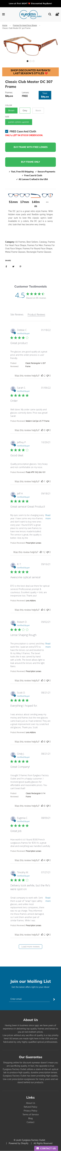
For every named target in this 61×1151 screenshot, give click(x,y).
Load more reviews (30, 946)
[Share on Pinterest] (20, 266)
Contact (30, 1122)
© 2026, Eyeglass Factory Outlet (29, 1140)
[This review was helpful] (42, 375)
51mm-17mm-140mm (18, 122)
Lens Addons (31, 600)
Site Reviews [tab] (16, 314)
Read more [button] (48, 517)
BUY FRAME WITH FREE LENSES (31, 147)
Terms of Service (31, 1114)
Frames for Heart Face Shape (25, 25)
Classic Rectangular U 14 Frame (35, 795)
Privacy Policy (30, 1111)
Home (4, 25)
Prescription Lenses (33, 543)
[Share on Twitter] (13, 266)
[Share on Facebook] (6, 266)
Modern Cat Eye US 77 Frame (37, 421)
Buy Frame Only (30, 162)
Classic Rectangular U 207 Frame (35, 365)
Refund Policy (30, 1107)
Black (38, 110)
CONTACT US (47, 1148)
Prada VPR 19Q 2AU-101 (36, 472)
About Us (30, 1103)
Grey (25, 110)
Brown (11, 110)
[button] (27, 61)
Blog (30, 1118)
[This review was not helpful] (47, 375)
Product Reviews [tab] (36, 314)
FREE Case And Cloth (23, 131)
